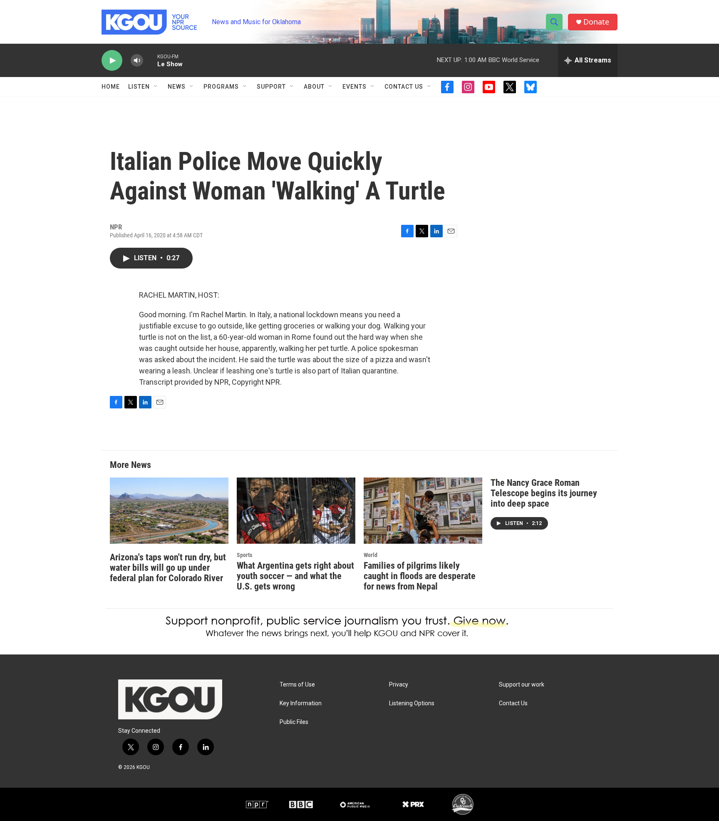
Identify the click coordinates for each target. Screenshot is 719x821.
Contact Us (403, 86)
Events (354, 86)
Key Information (301, 703)
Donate (596, 21)
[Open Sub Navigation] (156, 86)
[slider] (150, 60)
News (177, 86)
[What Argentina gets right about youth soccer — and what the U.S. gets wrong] (296, 511)
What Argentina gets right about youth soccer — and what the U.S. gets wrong (295, 576)
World (370, 555)
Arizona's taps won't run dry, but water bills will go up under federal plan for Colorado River (168, 567)
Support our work (521, 685)
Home (111, 86)
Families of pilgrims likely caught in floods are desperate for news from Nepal (420, 576)
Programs (221, 86)
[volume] (137, 60)
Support (271, 86)
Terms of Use (297, 685)
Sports (244, 555)
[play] (112, 60)
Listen (139, 86)
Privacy (398, 685)
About (314, 86)
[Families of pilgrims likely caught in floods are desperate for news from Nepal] (423, 511)
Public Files (294, 722)
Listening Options (411, 703)
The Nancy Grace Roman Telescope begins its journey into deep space (544, 493)
